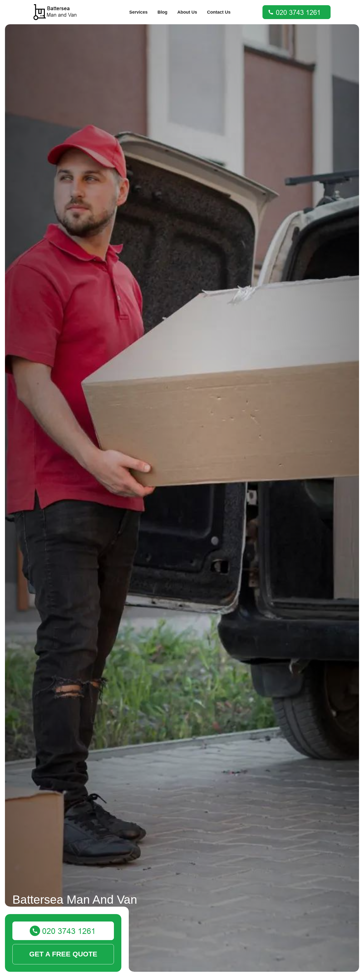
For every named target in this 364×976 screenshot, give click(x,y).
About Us (187, 12)
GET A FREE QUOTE (63, 954)
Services (138, 12)
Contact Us (219, 12)
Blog (162, 12)
